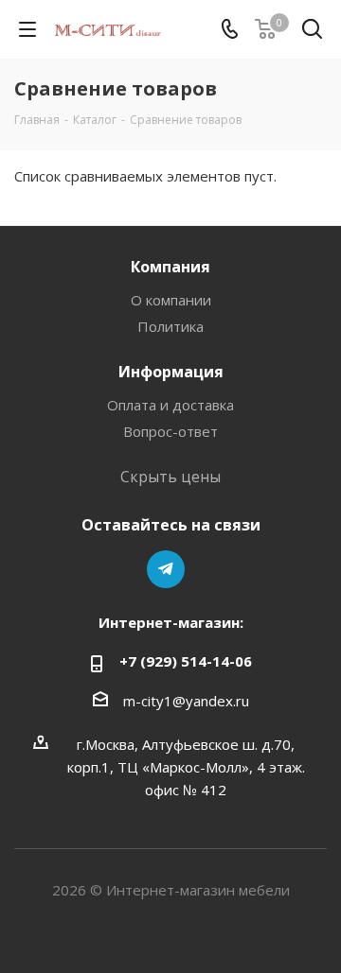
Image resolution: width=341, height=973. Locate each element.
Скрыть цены (170, 476)
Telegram (166, 569)
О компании (171, 299)
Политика (170, 326)
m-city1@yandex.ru (186, 700)
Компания (170, 266)
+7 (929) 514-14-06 (185, 661)
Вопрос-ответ (170, 431)
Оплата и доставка (170, 404)
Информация (171, 371)
